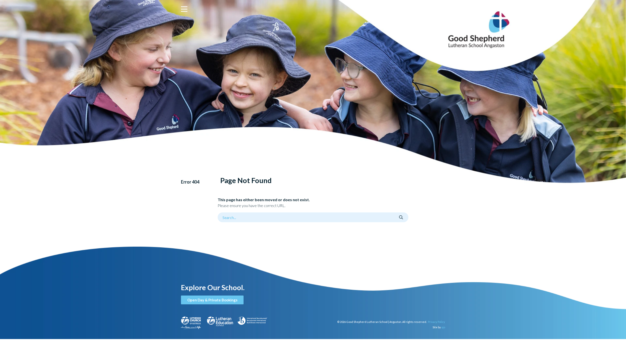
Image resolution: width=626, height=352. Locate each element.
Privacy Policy (436, 321)
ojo (443, 327)
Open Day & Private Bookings (212, 300)
